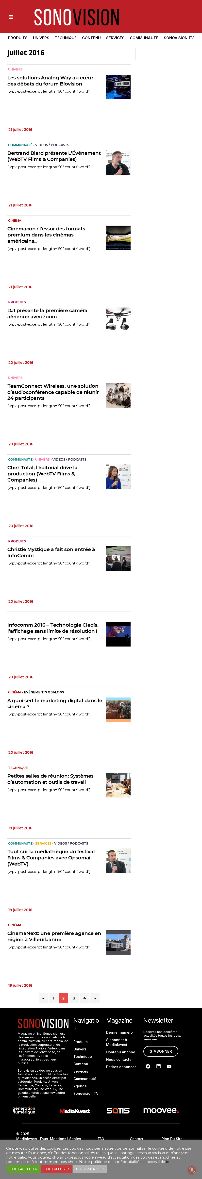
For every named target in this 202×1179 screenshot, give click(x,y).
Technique (66, 37)
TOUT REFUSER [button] (56, 1169)
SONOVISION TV (179, 37)
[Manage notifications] (192, 1170)
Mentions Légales (65, 1139)
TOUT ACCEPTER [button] (23, 1169)
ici (167, 1162)
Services (115, 37)
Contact (136, 1139)
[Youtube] (169, 1066)
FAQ (101, 1139)
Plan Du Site (172, 1139)
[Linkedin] (158, 1066)
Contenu (91, 37)
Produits (18, 37)
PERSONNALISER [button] (90, 1169)
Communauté (144, 37)
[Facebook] (148, 1066)
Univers (41, 37)
